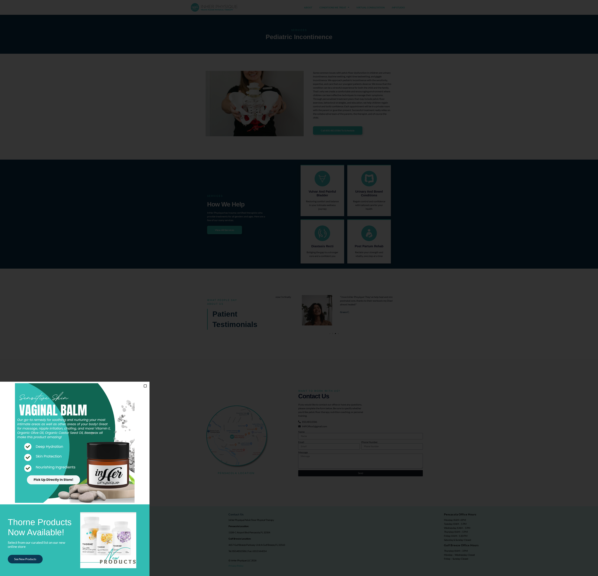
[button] (145, 386)
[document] (299, 288)
